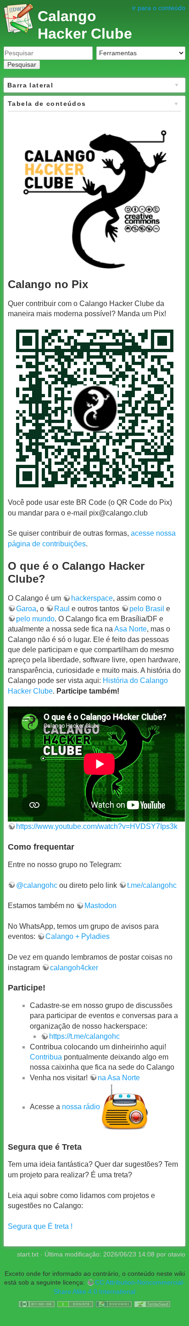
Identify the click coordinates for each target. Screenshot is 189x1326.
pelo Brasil (146, 609)
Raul (62, 609)
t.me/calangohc (152, 885)
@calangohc (36, 885)
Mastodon (100, 905)
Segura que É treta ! (40, 1226)
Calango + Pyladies (77, 936)
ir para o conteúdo (158, 8)
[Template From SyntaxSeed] (152, 1303)
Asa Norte (130, 629)
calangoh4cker (74, 968)
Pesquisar (21, 64)
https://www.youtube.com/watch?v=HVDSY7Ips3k (97, 826)
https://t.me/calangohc (84, 1036)
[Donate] (75, 1303)
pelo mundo (35, 619)
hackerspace (92, 598)
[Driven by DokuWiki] (113, 1303)
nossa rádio (81, 1107)
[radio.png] (125, 1107)
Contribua (46, 1057)
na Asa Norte (119, 1078)
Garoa (26, 609)
